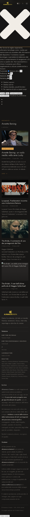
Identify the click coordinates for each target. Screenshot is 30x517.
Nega (7, 93)
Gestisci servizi (8, 84)
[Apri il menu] (26, 3)
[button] (15, 24)
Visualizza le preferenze (16, 93)
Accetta (2, 93)
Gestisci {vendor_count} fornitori (14, 87)
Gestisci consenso (5, 516)
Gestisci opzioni (8, 82)
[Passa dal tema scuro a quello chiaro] (18, 3)
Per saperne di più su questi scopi (15, 89)
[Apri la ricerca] (22, 3)
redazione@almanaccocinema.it (11, 485)
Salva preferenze (5, 96)
